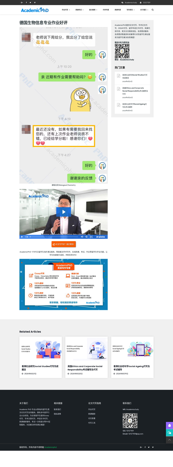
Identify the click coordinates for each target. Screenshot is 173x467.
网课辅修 (91, 414)
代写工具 (91, 423)
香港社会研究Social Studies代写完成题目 (134, 76)
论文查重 (91, 418)
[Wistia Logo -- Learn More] (101, 237)
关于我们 (143, 10)
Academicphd (50, 447)
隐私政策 (57, 414)
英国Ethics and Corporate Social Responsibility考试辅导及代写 (135, 91)
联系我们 (57, 409)
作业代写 (65, 10)
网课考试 (79, 10)
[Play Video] (21, 237)
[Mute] (81, 237)
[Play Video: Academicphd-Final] (63, 212)
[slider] (54, 237)
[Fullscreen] (91, 237)
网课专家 (118, 10)
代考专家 (106, 10)
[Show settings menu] (86, 237)
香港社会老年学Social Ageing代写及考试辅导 (134, 105)
